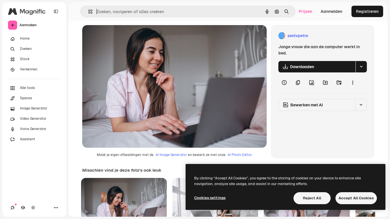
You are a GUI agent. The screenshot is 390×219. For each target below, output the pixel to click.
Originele (120, 35)
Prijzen (305, 11)
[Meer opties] (352, 82)
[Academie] (22, 207)
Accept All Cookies (356, 198)
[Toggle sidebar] (56, 11)
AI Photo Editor (240, 155)
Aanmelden (331, 11)
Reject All (312, 198)
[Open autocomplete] (88, 11)
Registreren (367, 11)
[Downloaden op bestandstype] (361, 66)
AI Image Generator (171, 155)
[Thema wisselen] (33, 207)
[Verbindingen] (12, 207)
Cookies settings (210, 197)
